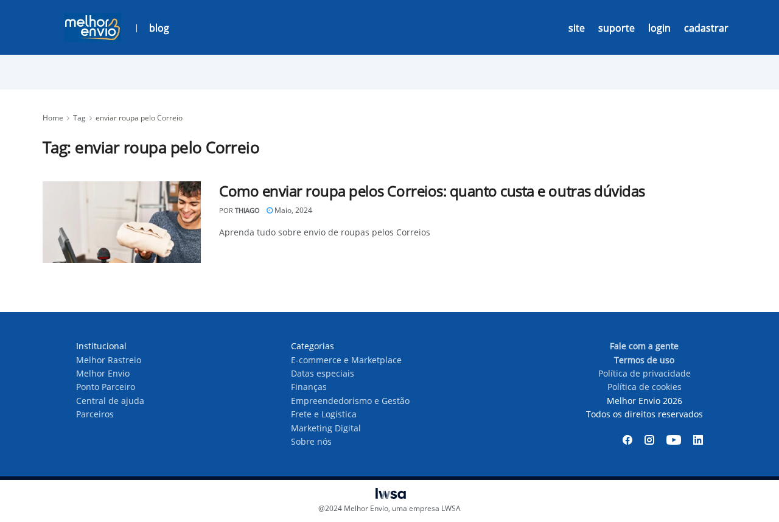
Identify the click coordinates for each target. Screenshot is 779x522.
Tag (79, 118)
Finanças (309, 386)
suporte (616, 28)
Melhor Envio (103, 373)
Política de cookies (644, 386)
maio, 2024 (292, 210)
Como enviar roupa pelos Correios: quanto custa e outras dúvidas (432, 191)
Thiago (247, 210)
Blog (159, 28)
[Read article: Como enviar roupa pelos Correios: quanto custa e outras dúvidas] (122, 222)
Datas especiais (322, 373)
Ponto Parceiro (105, 386)
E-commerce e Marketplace (346, 360)
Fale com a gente (644, 346)
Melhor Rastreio (108, 360)
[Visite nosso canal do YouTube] (673, 440)
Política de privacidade (644, 373)
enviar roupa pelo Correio (139, 118)
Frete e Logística (324, 414)
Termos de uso (644, 360)
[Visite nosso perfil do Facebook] (627, 440)
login (659, 28)
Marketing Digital (326, 428)
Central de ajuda (110, 400)
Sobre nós (311, 441)
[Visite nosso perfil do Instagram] (649, 440)
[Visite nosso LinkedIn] (698, 440)
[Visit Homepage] (92, 27)
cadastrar (706, 28)
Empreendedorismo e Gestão (350, 400)
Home (53, 118)
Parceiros (95, 414)
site (576, 28)
